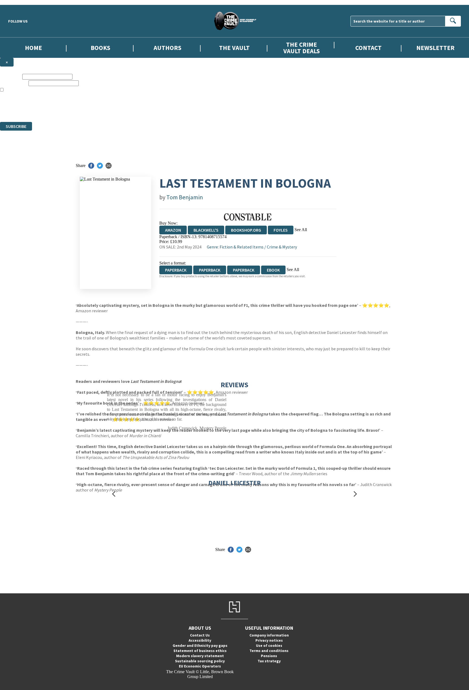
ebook (273, 270)
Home (33, 48)
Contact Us (200, 635)
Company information (269, 635)
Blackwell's (206, 230)
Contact (368, 48)
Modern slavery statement (200, 655)
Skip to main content (17, 2)
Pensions (269, 655)
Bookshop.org (246, 230)
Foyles (281, 230)
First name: (10, 76)
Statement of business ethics (200, 650)
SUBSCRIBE (16, 126)
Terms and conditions (269, 650)
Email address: (13, 83)
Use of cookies (269, 645)
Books (100, 48)
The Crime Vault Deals (301, 47)
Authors (167, 48)
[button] (113, 494)
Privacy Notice (107, 109)
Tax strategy (269, 661)
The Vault (234, 48)
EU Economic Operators (200, 666)
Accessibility (200, 640)
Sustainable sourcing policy (200, 661)
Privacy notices (269, 640)
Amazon (173, 230)
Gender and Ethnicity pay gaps (200, 645)
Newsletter (435, 48)
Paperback (209, 270)
